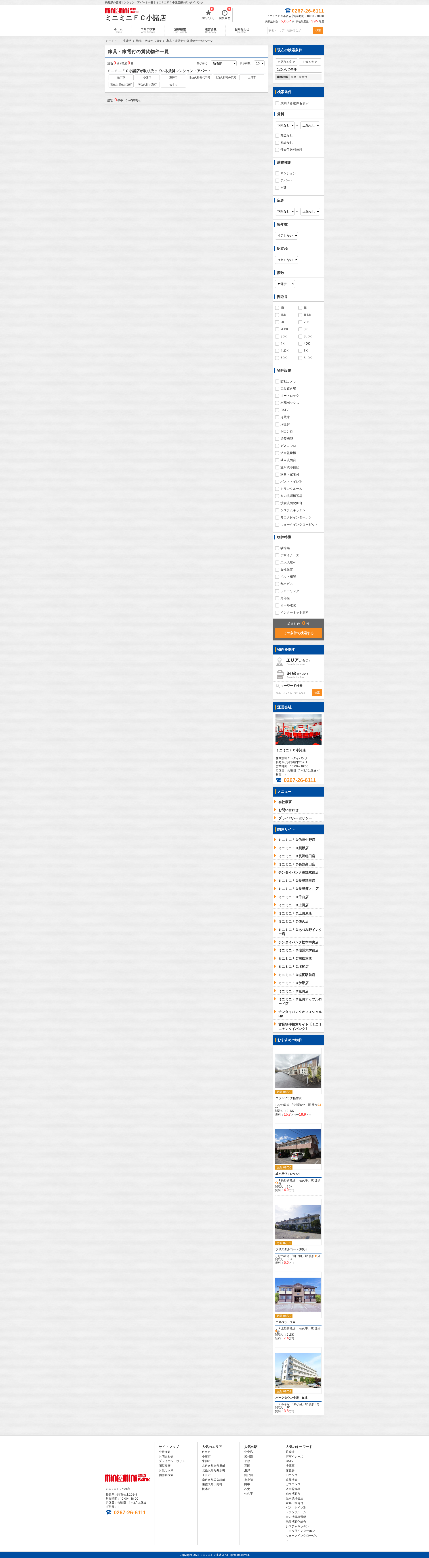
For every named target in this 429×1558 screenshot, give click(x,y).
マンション (288, 173)
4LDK (284, 350)
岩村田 (248, 1456)
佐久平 (303, 1180)
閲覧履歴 (224, 14)
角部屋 (285, 598)
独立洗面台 (288, 460)
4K (282, 343)
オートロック (289, 395)
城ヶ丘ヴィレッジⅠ (287, 1173)
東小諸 (297, 1404)
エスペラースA (285, 1322)
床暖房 (285, 424)
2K (282, 322)
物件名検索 (166, 1475)
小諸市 (147, 77)
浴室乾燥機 (288, 453)
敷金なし (286, 135)
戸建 (283, 187)
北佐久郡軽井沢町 (225, 77)
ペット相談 (288, 576)
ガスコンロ (288, 446)
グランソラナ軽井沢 (288, 1098)
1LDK (307, 315)
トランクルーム (291, 488)
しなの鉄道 (282, 1104)
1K (305, 307)
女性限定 (286, 569)
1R (282, 307)
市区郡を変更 (286, 62)
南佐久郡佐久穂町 (121, 84)
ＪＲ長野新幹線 (285, 1180)
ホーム (118, 31)
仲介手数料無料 (291, 149)
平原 (247, 1461)
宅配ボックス (289, 403)
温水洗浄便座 (289, 467)
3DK (283, 336)
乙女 (247, 1489)
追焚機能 (286, 438)
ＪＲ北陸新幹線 (285, 1328)
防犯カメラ (288, 381)
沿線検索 (180, 31)
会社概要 (164, 1452)
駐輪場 (285, 548)
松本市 (173, 84)
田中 (247, 1484)
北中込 (248, 1452)
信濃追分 (299, 1104)
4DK (307, 343)
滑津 (247, 1470)
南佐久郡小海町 (147, 84)
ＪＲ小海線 (282, 1404)
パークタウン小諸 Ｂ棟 (291, 1397)
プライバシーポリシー (173, 1461)
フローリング (289, 591)
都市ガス (286, 584)
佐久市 (121, 77)
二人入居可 (288, 562)
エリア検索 (148, 31)
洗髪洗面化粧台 (291, 503)
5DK (283, 358)
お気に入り (208, 14)
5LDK (308, 358)
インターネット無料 (294, 612)
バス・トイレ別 (291, 481)
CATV (284, 410)
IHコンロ (286, 431)
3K (306, 329)
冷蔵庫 (285, 417)
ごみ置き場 (288, 388)
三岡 (247, 1465)
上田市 (252, 77)
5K (306, 350)
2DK (307, 322)
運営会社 (211, 31)
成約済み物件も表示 (294, 103)
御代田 (297, 1256)
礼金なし (286, 142)
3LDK (308, 336)
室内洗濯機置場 (291, 496)
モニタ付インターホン (296, 517)
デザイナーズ (289, 555)
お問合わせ (242, 31)
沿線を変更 (310, 62)
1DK (283, 315)
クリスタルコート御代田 (291, 1249)
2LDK (284, 329)
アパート (286, 180)
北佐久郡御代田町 (199, 77)
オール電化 (288, 605)
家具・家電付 (289, 474)
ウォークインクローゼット (299, 524)
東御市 (173, 77)
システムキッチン (292, 510)
